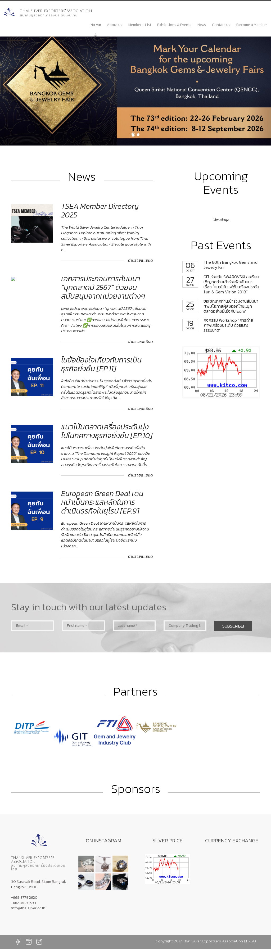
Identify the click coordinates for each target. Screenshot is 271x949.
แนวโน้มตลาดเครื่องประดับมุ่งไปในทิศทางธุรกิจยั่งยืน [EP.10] (106, 431)
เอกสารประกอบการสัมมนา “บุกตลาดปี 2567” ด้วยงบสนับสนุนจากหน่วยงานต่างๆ (103, 287)
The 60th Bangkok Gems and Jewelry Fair (222, 265)
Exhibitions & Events (174, 25)
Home (96, 25)
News (201, 25)
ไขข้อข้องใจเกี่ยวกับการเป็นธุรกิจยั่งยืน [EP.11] (101, 364)
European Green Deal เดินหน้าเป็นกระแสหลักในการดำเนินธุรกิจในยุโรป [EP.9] (102, 502)
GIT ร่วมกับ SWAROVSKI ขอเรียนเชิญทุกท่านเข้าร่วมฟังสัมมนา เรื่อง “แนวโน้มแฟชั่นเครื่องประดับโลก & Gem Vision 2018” (222, 284)
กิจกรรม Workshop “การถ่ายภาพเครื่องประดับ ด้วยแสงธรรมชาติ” (219, 325)
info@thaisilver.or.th (28, 908)
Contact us (221, 25)
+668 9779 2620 (24, 897)
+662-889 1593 (23, 903)
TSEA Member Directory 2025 (100, 210)
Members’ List (139, 25)
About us (114, 25)
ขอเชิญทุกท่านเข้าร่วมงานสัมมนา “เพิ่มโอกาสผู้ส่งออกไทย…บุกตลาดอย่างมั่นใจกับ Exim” (222, 306)
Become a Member (251, 25)
